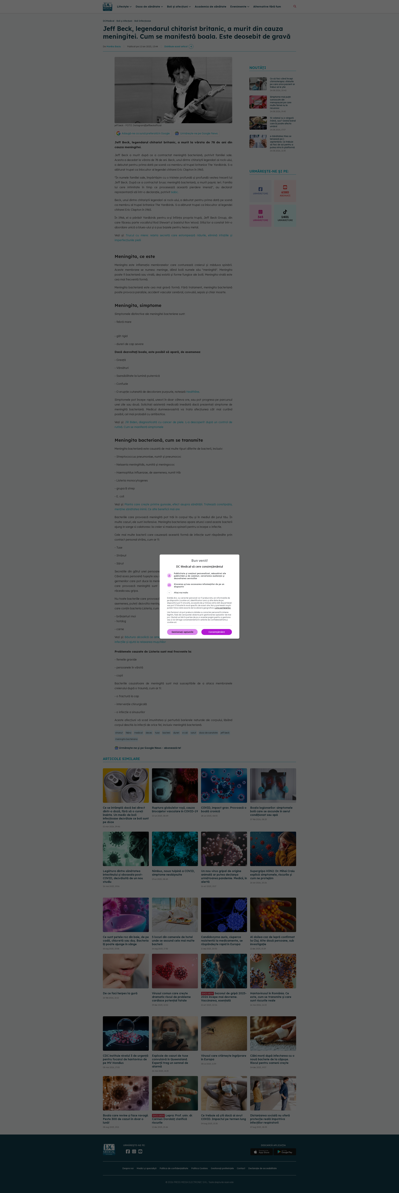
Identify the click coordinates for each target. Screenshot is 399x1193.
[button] (199, 592)
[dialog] (199, 596)
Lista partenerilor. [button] (223, 608)
